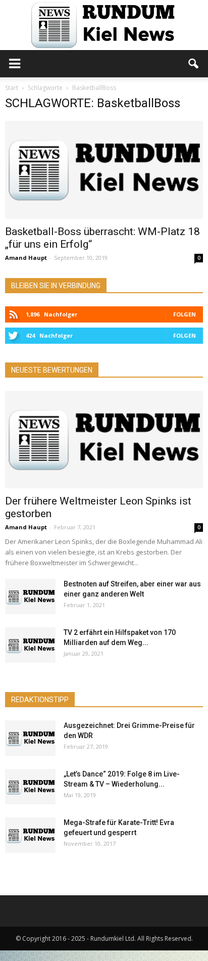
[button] (194, 63)
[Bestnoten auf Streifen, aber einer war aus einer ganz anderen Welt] (30, 596)
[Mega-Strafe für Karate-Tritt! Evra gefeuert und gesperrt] (30, 835)
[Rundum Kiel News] (104, 25)
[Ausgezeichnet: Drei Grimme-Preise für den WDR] (30, 738)
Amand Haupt (26, 257)
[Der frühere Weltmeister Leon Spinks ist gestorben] (104, 440)
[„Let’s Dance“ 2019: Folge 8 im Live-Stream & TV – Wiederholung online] (30, 786)
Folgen (184, 314)
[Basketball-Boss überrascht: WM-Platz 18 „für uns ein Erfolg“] (104, 170)
